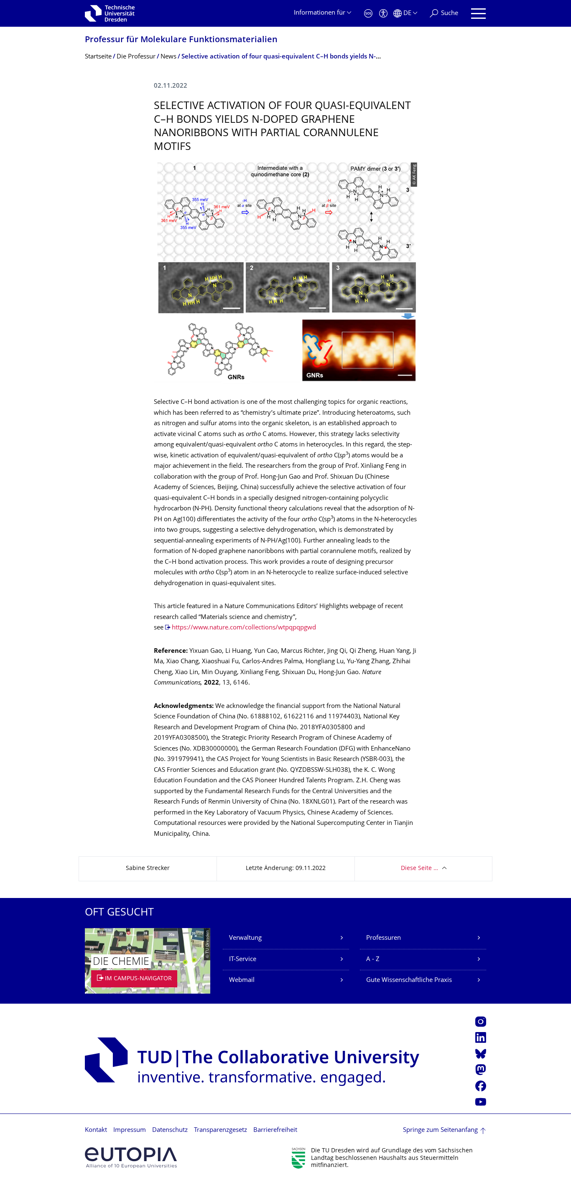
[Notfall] (368, 14)
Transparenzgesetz (220, 1130)
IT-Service (242, 959)
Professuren (383, 938)
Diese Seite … (419, 868)
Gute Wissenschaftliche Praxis (409, 980)
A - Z (373, 959)
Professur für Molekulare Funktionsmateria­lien (181, 40)
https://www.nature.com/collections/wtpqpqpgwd (244, 628)
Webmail (242, 980)
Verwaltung (245, 938)
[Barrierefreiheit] (383, 14)
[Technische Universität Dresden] (110, 13)
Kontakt (96, 1130)
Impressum (129, 1130)
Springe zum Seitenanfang (440, 1130)
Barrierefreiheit (275, 1130)
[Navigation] (478, 13)
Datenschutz (170, 1130)
